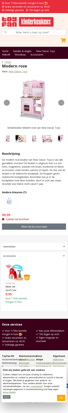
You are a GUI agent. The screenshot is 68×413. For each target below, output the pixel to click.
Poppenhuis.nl (43, 366)
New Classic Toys (45, 51)
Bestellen (24, 366)
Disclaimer (58, 366)
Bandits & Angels (22, 51)
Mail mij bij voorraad (34, 226)
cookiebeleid (36, 386)
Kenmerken (9, 246)
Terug (7, 62)
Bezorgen (24, 362)
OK (61, 397)
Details (6, 397)
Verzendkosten (27, 359)
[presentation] (7, 103)
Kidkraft (6, 54)
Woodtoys (20, 54)
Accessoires (37, 54)
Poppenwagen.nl (45, 362)
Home (5, 51)
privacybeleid (9, 392)
